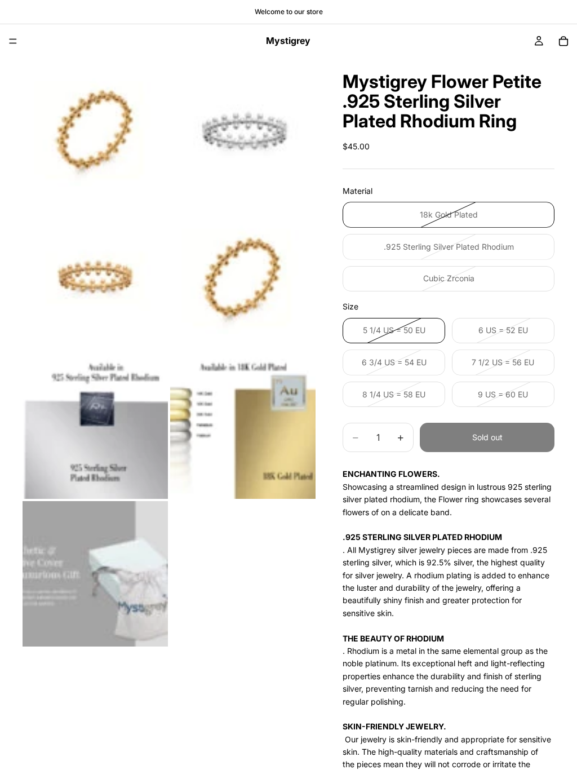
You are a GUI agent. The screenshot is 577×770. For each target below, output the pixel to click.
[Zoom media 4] (243, 278)
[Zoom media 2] (243, 130)
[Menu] (13, 41)
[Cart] (563, 41)
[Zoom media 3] (95, 278)
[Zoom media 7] (95, 574)
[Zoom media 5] (95, 426)
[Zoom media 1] (95, 130)
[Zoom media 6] (243, 426)
